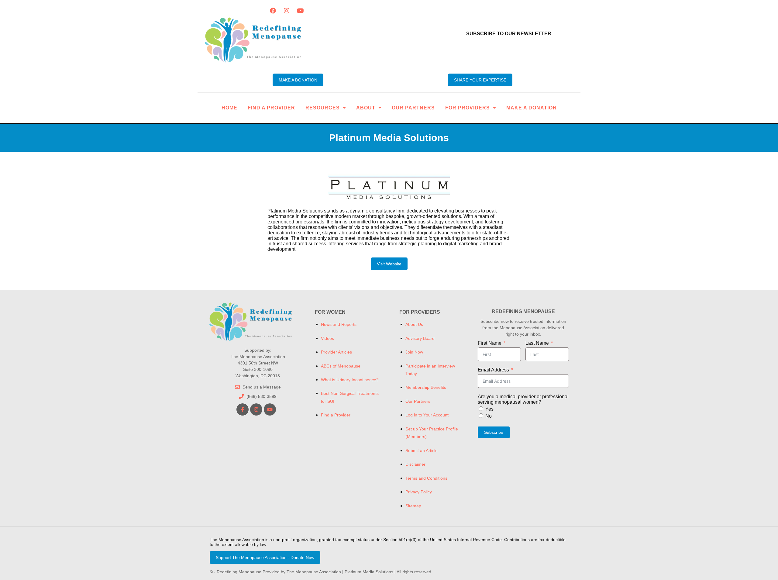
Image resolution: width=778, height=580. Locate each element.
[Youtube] (300, 11)
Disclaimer (415, 464)
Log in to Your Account (427, 415)
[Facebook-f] (242, 409)
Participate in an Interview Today (430, 370)
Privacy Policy (418, 491)
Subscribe (493, 432)
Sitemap (413, 505)
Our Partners (413, 107)
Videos (327, 338)
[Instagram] (287, 11)
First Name (489, 343)
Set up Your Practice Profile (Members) (431, 432)
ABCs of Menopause (340, 366)
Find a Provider (271, 107)
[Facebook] (273, 11)
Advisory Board (420, 338)
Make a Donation (531, 107)
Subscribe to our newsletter (508, 33)
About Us (414, 324)
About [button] (365, 107)
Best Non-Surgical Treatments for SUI (350, 397)
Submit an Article (421, 450)
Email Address (493, 369)
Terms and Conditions (426, 478)
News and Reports (338, 324)
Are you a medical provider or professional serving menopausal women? (523, 399)
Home (229, 107)
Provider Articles (336, 352)
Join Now (414, 352)
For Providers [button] (467, 107)
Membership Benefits (425, 387)
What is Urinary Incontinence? (350, 379)
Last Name (537, 343)
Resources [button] (322, 107)
